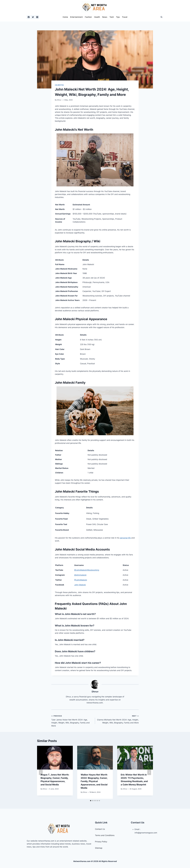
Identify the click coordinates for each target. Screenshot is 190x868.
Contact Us (100, 829)
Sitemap (98, 848)
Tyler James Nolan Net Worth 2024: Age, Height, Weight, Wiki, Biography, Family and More (70, 721)
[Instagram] (37, 17)
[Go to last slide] (41, 772)
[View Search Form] (161, 17)
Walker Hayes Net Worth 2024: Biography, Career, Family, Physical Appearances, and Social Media (94, 781)
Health (97, 17)
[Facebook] (28, 17)
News (104, 17)
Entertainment (76, 17)
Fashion (88, 17)
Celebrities (59, 85)
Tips (118, 17)
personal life (125, 538)
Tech (112, 17)
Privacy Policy (101, 842)
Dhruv (59, 100)
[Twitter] (33, 17)
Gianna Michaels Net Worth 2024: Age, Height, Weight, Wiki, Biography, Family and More (118, 719)
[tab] (90, 800)
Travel (124, 17)
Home (65, 17)
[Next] (149, 772)
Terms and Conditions (104, 835)
